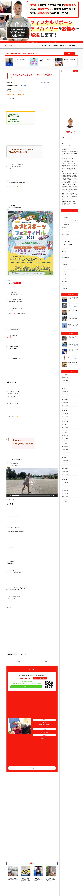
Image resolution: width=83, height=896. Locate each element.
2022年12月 (64, 485)
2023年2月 (64, 479)
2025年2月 (64, 413)
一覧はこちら (70, 53)
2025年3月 (64, 410)
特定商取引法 (63, 45)
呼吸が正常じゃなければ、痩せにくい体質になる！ (25, 880)
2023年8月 (64, 463)
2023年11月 (64, 454)
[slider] (31, 495)
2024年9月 (64, 427)
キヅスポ (8, 45)
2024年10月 (64, 424)
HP (49, 45)
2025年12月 (64, 385)
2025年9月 (64, 394)
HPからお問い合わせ (40, 678)
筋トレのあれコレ (66, 264)
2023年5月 (64, 471)
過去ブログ (55, 45)
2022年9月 (64, 493)
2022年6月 (64, 501)
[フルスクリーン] (55, 495)
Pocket (24, 85)
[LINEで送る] (15, 85)
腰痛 (63, 274)
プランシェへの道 (66, 234)
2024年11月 (64, 421)
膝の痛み (64, 278)
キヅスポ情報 (46, 82)
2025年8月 (64, 396)
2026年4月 (64, 374)
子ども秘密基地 (65, 261)
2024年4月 (64, 441)
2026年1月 (64, 383)
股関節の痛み (65, 267)
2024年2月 (64, 446)
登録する (26, 687)
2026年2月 (64, 380)
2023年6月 (64, 468)
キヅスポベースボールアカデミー (68, 220)
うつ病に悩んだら (66, 213)
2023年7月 (64, 465)
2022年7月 (64, 498)
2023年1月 (64, 482)
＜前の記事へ (18, 662)
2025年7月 (64, 399)
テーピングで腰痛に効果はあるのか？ (38, 880)
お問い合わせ (72, 45)
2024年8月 (64, 429)
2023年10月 (64, 457)
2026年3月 (64, 377)
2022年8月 (64, 496)
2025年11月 (64, 388)
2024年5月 (64, 438)
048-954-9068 (24, 678)
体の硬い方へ (65, 248)
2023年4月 (64, 474)
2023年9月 (64, 460)
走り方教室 (65, 281)
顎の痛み (64, 288)
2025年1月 (64, 416)
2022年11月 (64, 487)
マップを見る (44, 726)
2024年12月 (64, 418)
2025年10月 (64, 391)
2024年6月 (64, 435)
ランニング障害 (65, 241)
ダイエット (65, 231)
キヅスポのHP (32, 768)
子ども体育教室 (65, 257)
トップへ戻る (43, 45)
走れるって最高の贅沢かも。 (12, 880)
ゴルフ (64, 227)
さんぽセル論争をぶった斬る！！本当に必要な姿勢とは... (72, 318)
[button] (32, 482)
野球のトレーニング (66, 284)
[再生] (8, 495)
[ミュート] (53, 495)
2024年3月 (64, 443)
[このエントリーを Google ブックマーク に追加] (21, 85)
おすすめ (64, 217)
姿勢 (63, 251)
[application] (32, 482)
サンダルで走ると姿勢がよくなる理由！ (51, 880)
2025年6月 (64, 402)
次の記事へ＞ (46, 662)
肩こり (64, 271)
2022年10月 (64, 490)
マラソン (64, 237)
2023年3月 (64, 476)
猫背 (64, 254)
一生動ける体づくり (66, 244)
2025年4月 (64, 407)
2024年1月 (64, 449)
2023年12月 (64, 452)
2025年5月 (64, 405)
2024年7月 (64, 432)
